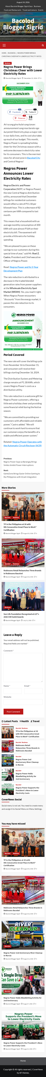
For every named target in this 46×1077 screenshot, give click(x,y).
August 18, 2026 (28, 577)
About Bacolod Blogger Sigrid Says (19, 6)
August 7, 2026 (27, 1004)
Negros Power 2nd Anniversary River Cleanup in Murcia (27, 762)
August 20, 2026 (28, 533)
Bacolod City (33, 157)
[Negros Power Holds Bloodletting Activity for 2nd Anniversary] (8, 774)
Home (23, 1060)
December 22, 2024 (30, 78)
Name (7, 686)
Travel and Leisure (29, 10)
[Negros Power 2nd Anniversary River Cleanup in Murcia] (8, 760)
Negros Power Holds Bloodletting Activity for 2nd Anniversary (26, 776)
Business (37, 6)
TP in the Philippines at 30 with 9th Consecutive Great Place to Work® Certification (20, 527)
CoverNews (37, 1069)
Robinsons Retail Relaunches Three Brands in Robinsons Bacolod (22, 572)
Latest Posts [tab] (10, 721)
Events (40, 10)
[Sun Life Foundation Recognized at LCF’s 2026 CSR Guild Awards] (23, 596)
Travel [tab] (35, 721)
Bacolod (7, 517)
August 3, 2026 (27, 1049)
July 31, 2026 (27, 620)
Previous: (20, 462)
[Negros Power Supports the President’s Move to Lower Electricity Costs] (8, 788)
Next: (22, 473)
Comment (9, 650)
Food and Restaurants (12, 10)
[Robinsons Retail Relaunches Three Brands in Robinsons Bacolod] (23, 553)
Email (27, 686)
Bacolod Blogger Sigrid (23, 24)
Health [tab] (25, 721)
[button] (4, 45)
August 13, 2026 (28, 959)
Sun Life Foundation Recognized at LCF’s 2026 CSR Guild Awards (21, 615)
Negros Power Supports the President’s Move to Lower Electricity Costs (27, 790)
